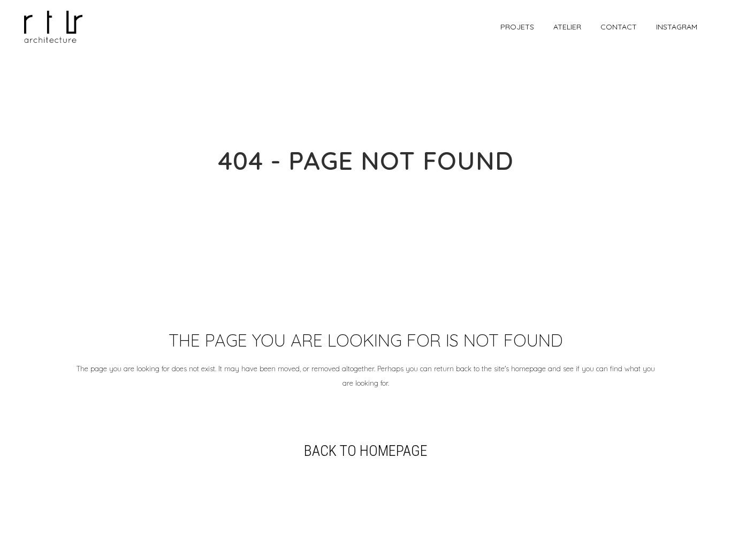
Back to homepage (366, 451)
